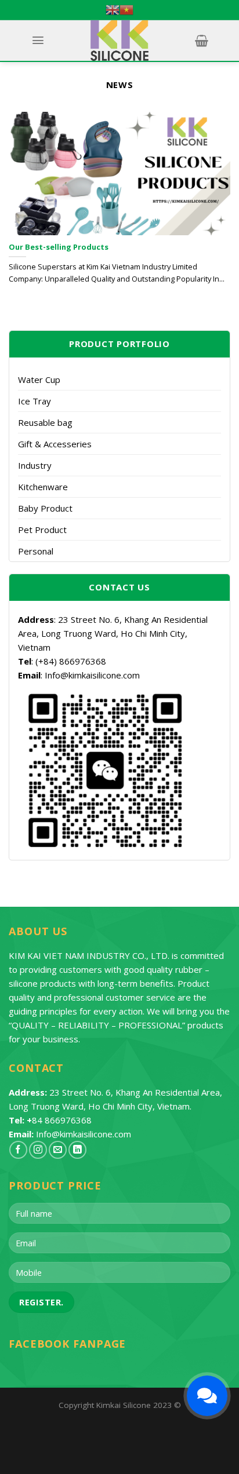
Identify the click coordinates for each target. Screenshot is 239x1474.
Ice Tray (34, 401)
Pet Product (42, 529)
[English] (112, 10)
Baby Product (45, 508)
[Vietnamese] (126, 10)
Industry (35, 465)
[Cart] (201, 40)
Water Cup (39, 379)
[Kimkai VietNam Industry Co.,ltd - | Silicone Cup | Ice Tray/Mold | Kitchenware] (120, 40)
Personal (35, 551)
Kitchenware (43, 486)
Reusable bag (45, 422)
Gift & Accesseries (55, 444)
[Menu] (38, 40)
